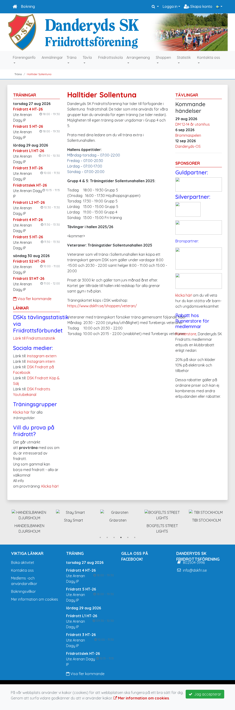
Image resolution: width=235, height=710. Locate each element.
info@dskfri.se (195, 570)
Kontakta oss (208, 57)
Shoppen (163, 57)
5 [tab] (128, 537)
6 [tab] (134, 537)
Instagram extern (41, 356)
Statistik (184, 57)
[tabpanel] (22, 520)
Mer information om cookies (34, 599)
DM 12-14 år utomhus (192, 124)
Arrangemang (138, 57)
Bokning (28, 6)
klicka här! (183, 295)
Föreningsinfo (24, 57)
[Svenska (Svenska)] (219, 6)
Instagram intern (41, 361)
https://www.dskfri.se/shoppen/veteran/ (102, 306)
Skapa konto (200, 6)
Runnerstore (185, 334)
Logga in (169, 6)
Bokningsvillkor (23, 591)
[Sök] (155, 6)
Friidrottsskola (110, 57)
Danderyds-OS (188, 146)
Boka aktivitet (22, 562)
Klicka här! (50, 486)
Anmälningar (52, 57)
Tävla (87, 57)
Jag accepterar (206, 694)
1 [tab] (100, 537)
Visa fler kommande (34, 298)
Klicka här (21, 412)
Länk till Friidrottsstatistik (34, 338)
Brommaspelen (188, 135)
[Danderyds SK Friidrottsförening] (117, 32)
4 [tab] (121, 537)
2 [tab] (107, 537)
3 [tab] (114, 537)
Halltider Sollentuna (39, 74)
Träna (71, 57)
